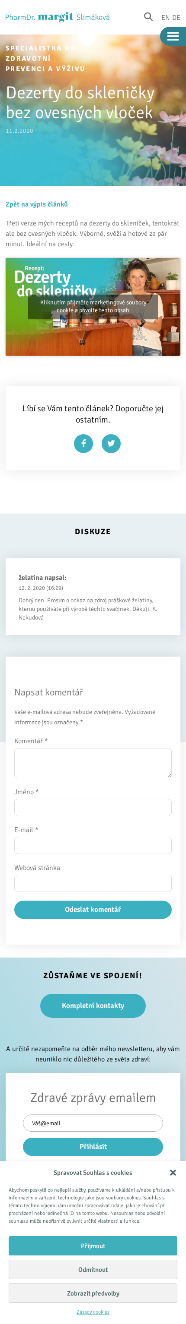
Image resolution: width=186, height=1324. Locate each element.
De (176, 17)
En (165, 17)
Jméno (26, 792)
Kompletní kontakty (93, 1005)
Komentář (31, 741)
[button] (173, 1172)
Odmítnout (93, 1270)
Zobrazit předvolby (93, 1293)
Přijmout (93, 1246)
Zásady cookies (93, 1312)
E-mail (26, 830)
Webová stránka (37, 868)
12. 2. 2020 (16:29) (41, 588)
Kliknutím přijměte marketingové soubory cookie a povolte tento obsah (93, 306)
